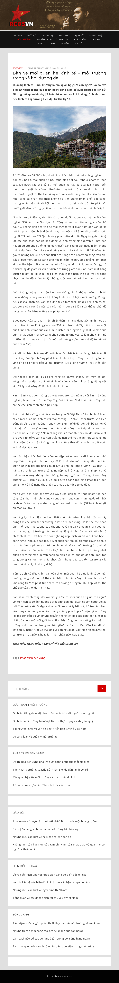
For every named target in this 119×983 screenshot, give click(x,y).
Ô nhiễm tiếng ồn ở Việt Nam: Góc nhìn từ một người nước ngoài (53, 713)
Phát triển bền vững (32, 658)
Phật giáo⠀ (81, 39)
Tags (52, 43)
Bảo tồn (19, 812)
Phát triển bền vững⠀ (40, 68)
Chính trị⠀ (48, 35)
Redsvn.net (67, 976)
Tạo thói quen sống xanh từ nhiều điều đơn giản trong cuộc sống (53, 946)
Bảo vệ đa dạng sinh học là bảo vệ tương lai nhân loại (46, 829)
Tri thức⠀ (65, 35)
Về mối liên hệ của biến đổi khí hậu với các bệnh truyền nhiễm (51, 882)
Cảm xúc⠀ (97, 39)
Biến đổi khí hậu (25, 866)
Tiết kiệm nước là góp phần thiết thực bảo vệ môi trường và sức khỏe (56, 923)
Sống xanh (21, 914)
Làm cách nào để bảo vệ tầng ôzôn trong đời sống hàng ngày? (51, 938)
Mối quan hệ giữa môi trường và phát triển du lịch (44, 777)
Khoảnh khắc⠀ (45, 39)
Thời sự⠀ (32, 35)
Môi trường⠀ (24, 39)
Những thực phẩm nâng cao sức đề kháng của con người (48, 931)
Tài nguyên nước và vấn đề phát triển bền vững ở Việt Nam (49, 728)
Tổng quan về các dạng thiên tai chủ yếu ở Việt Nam (45, 898)
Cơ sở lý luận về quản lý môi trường (35, 736)
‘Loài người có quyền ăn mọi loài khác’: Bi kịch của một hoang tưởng (55, 821)
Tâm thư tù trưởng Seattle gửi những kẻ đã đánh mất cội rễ (50, 769)
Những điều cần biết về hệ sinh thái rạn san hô (42, 837)
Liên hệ (77, 43)
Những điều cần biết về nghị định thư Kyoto (40, 890)
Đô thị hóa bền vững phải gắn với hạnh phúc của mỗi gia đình (51, 761)
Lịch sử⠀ (80, 35)
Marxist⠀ (64, 39)
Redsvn (18, 35)
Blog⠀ (41, 43)
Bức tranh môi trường (30, 704)
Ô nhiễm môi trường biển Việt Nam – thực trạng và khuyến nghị (53, 721)
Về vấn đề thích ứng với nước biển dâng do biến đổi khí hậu (50, 874)
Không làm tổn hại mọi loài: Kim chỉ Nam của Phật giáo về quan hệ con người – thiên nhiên (59, 847)
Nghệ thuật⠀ (97, 35)
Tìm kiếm (64, 43)
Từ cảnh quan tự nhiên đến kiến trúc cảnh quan (42, 785)
